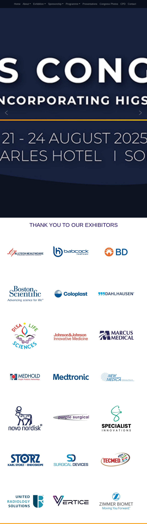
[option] (73, 113)
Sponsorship (54, 4)
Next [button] (140, 113)
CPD (122, 4)
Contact (132, 4)
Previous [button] (6, 113)
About (26, 4)
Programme (72, 4)
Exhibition (38, 4)
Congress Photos (109, 4)
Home (17, 4)
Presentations (90, 4)
